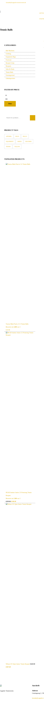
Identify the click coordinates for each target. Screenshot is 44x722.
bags (17, 136)
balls (25, 136)
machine (28, 141)
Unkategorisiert (10, 78)
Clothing (8, 54)
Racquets (8, 66)
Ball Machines (10, 50)
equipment (9, 141)
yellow (17, 146)
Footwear (8, 60)
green (19, 141)
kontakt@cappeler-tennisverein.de (16, 2)
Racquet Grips (10, 63)
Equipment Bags (11, 57)
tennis (8, 146)
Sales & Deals (10, 69)
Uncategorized (10, 75)
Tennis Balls (9, 72)
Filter (10, 104)
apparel (9, 136)
